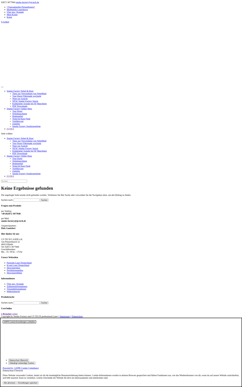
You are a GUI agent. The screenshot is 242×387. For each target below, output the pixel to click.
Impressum (65, 316)
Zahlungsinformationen (17, 286)
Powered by (21, 368)
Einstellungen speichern (27, 383)
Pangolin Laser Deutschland (19, 263)
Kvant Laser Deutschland (18, 265)
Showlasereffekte (14, 273)
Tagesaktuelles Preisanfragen (21, 7)
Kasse (9, 17)
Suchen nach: (7, 200)
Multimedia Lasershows (17, 9)
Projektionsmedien (15, 270)
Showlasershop (13, 268)
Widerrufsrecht (13, 291)
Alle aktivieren (9, 383)
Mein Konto (12, 14)
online (9, 314)
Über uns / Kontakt (15, 12)
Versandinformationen (16, 289)
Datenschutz (77, 316)
